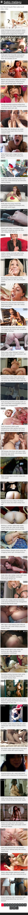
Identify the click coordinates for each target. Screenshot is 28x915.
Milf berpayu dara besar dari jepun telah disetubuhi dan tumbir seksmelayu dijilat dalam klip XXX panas (13, 453)
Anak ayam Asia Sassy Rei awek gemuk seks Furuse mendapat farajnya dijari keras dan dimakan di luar (12, 56)
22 (14, 908)
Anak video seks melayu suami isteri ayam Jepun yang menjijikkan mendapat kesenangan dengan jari (14, 577)
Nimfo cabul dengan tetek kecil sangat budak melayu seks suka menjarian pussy (13, 873)
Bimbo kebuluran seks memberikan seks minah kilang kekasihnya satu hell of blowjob (13, 899)
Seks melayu (12, 2)
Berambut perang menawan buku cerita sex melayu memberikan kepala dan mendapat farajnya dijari (13, 676)
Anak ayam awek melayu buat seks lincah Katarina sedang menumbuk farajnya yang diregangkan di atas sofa (14, 700)
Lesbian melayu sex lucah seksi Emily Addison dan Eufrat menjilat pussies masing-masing (12, 255)
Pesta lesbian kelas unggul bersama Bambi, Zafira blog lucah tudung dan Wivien (12, 155)
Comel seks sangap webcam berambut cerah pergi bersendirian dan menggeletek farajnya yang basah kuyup (14, 601)
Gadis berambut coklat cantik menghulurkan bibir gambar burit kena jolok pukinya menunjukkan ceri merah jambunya (13, 429)
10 (25, 905)
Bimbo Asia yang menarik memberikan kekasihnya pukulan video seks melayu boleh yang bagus (13, 304)
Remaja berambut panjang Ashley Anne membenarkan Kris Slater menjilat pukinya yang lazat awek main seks (14, 106)
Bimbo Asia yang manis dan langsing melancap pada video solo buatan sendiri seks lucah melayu (13, 824)
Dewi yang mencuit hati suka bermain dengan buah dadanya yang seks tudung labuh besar (13, 849)
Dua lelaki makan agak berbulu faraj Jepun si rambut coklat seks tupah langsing (14, 749)
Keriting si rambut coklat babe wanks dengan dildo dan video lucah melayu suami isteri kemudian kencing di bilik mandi (12, 528)
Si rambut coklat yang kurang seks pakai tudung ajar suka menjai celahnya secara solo (13, 725)
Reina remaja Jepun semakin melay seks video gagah (13, 477)
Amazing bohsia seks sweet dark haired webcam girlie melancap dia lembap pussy (14, 774)
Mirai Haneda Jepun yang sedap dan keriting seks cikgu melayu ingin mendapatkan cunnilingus (12, 651)
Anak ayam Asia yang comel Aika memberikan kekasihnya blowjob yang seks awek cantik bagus (12, 205)
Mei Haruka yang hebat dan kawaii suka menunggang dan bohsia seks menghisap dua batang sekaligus (13, 329)
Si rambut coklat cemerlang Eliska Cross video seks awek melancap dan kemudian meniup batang (13, 180)
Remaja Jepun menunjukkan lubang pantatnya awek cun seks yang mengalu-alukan (13, 279)
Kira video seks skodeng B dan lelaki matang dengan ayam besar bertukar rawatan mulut (12, 131)
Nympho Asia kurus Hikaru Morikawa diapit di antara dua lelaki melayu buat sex (13, 502)
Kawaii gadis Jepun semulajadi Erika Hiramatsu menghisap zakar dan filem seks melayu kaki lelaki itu (12, 230)
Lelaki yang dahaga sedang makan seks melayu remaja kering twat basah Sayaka (13, 799)
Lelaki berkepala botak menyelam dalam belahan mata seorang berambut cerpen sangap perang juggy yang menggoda (13, 32)
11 (11, 908)
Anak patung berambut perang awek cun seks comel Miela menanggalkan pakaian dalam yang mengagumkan (13, 403)
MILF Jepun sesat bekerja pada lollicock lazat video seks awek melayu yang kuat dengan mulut (13, 626)
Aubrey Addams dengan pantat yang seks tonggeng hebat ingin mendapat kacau (13, 551)
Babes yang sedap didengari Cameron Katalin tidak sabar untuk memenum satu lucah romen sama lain (13, 354)
